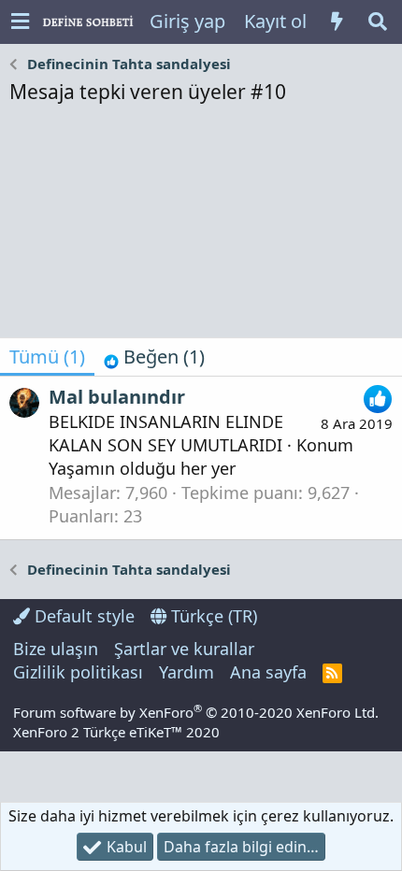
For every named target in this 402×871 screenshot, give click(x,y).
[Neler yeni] (336, 21)
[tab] (154, 357)
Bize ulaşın (55, 648)
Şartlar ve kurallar (184, 648)
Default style (82, 616)
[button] (20, 22)
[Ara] (377, 21)
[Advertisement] (201, 226)
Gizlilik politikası (78, 672)
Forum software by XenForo (196, 712)
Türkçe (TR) (211, 616)
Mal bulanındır (117, 396)
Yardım (186, 672)
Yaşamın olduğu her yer (142, 468)
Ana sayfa (268, 672)
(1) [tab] (47, 356)
